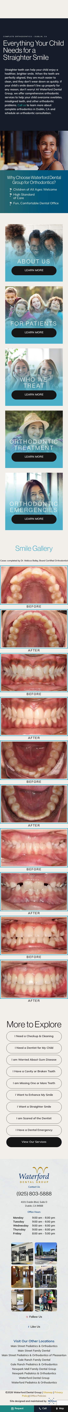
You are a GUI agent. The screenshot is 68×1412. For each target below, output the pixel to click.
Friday (17, 1233)
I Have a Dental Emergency (34, 1130)
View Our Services (34, 1142)
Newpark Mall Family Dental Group (34, 1369)
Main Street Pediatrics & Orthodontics (34, 1346)
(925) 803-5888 (34, 1193)
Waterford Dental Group (34, 1378)
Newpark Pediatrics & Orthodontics (34, 1373)
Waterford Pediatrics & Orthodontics (34, 1382)
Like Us (35, 1327)
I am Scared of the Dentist (34, 1118)
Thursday (19, 1229)
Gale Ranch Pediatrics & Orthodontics (34, 1364)
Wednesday (20, 1225)
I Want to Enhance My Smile (34, 1095)
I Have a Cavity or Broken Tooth (34, 1071)
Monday (18, 1218)
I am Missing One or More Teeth (34, 1083)
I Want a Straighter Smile (34, 1107)
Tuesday (18, 1222)
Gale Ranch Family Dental (34, 1360)
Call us (22, 105)
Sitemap (48, 1392)
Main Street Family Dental (34, 1351)
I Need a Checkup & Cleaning (34, 1036)
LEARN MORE (34, 270)
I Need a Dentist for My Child (34, 1048)
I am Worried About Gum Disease (34, 1060)
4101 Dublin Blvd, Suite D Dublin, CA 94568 (34, 1204)
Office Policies (38, 1396)
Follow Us (35, 1317)
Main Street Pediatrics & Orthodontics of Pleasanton (34, 1355)
